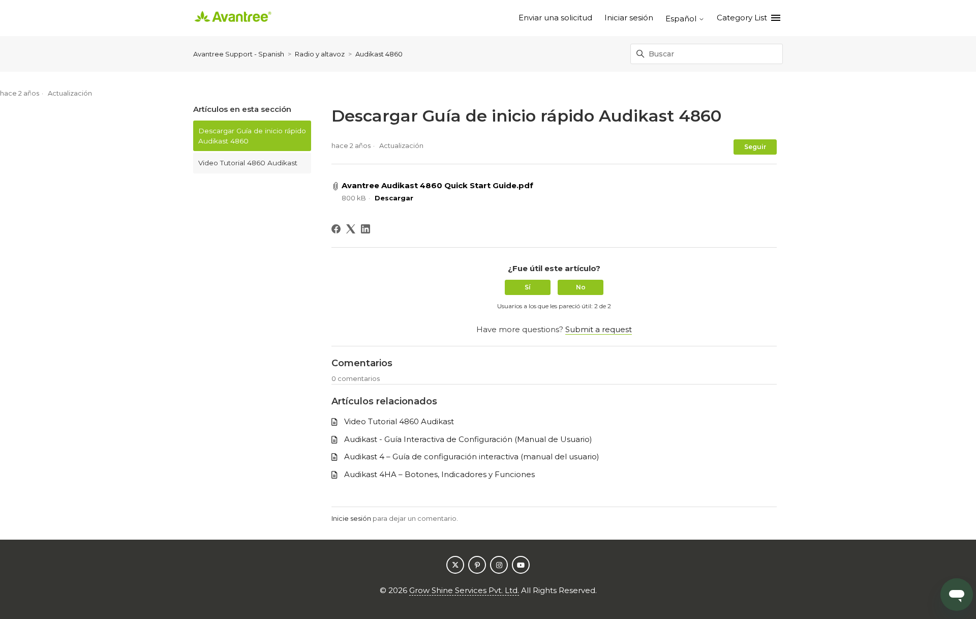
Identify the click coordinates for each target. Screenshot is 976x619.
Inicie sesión (351, 518)
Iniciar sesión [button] (628, 17)
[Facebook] (336, 228)
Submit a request (598, 329)
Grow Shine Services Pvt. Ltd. (464, 590)
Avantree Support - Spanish (238, 54)
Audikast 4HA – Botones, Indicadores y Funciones (439, 474)
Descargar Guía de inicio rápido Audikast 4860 (252, 136)
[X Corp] (350, 228)
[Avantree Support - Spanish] (232, 18)
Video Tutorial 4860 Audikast (247, 163)
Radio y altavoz (320, 54)
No (581, 287)
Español (681, 18)
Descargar (394, 198)
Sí (528, 287)
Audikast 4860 (379, 54)
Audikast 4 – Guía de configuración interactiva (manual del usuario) (471, 456)
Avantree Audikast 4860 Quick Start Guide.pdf (437, 185)
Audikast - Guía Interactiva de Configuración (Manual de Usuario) (468, 439)
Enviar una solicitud (555, 17)
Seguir (755, 147)
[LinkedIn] (365, 228)
